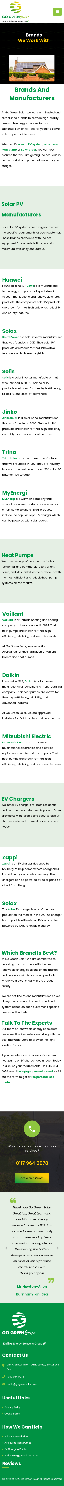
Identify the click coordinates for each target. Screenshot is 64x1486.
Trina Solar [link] (9, 458)
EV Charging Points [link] (15, 1449)
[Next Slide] (58, 1247)
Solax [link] (11, 909)
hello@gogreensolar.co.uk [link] (35, 1071)
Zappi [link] (6, 863)
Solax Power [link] (10, 337)
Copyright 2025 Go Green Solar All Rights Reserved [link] (32, 1479)
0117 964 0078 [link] (32, 1163)
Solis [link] (5, 377)
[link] (15, 12)
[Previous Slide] (6, 1247)
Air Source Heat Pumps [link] (17, 1443)
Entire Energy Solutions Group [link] (21, 1455)
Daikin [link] (29, 681)
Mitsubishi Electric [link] (14, 742)
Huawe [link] (29, 286)
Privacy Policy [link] (12, 1407)
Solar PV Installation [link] (16, 1436)
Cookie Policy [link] (12, 1413)
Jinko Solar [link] (9, 418)
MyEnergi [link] (8, 499)
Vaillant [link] (7, 620)
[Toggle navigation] (57, 12)
